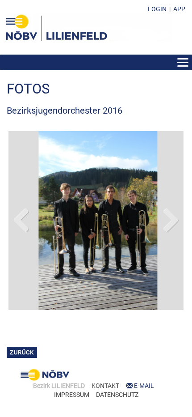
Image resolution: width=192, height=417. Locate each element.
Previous (22, 218)
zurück (22, 352)
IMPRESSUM (71, 394)
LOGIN (157, 9)
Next (170, 218)
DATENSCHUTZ (117, 394)
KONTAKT (105, 385)
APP (179, 9)
